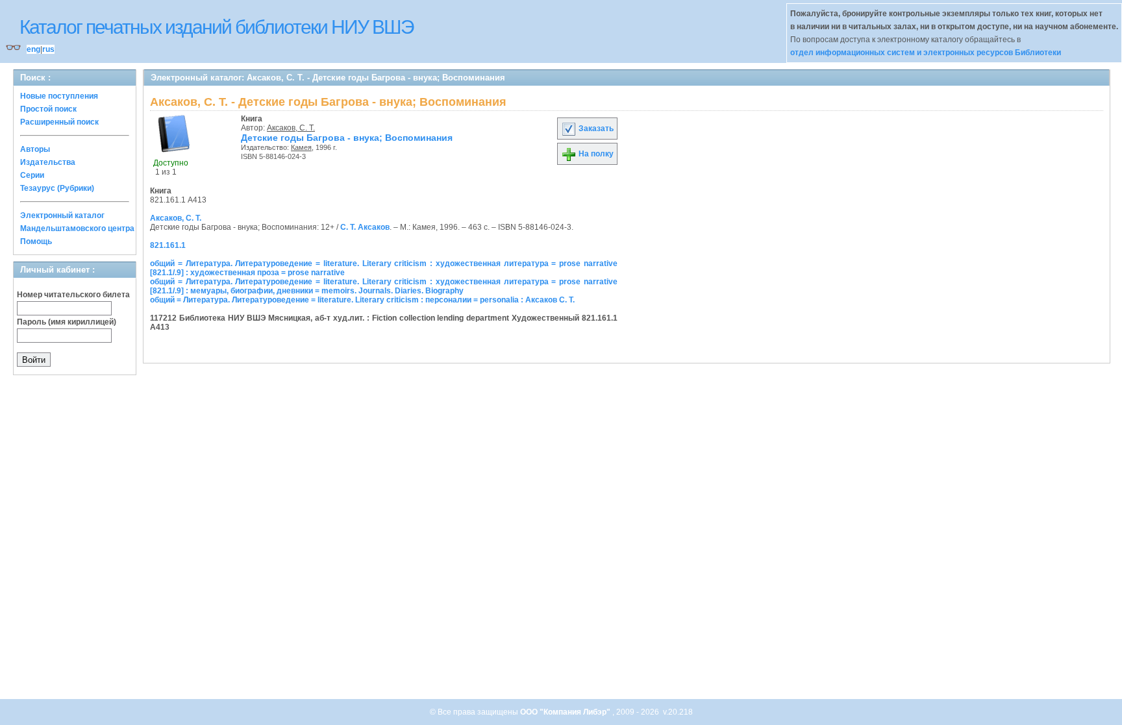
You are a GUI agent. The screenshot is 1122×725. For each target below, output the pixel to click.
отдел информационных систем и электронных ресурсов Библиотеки (925, 52)
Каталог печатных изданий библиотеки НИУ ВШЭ (216, 27)
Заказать (595, 128)
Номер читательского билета (73, 294)
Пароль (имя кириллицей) (66, 321)
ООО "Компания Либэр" (566, 712)
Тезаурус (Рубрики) (57, 188)
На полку (595, 153)
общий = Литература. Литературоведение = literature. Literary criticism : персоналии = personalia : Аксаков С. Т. (362, 299)
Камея (301, 147)
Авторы (35, 149)
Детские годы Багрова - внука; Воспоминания (347, 137)
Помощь (36, 241)
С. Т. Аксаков (365, 227)
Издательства (47, 162)
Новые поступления (59, 96)
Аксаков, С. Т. (291, 127)
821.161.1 (168, 245)
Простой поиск (48, 109)
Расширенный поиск (59, 122)
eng (33, 49)
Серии (32, 175)
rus (48, 49)
